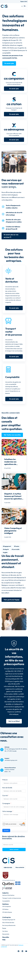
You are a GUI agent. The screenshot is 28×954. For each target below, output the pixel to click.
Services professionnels (8, 925)
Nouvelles (5, 937)
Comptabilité (6, 901)
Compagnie (6, 803)
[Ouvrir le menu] (22, 6)
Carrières (5, 931)
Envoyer (6, 830)
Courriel (5, 795)
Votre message (7, 811)
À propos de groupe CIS (8, 919)
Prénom (5, 780)
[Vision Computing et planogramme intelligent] (14, 524)
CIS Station (5, 909)
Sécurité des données (8, 922)
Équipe (4, 928)
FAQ (3, 940)
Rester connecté (14, 849)
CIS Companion (6, 906)
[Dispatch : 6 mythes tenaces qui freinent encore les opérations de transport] (14, 490)
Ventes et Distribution (8, 895)
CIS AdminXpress (7, 912)
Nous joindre (5, 934)
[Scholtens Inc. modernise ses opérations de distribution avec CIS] (14, 455)
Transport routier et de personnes (11, 898)
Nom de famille (7, 788)
